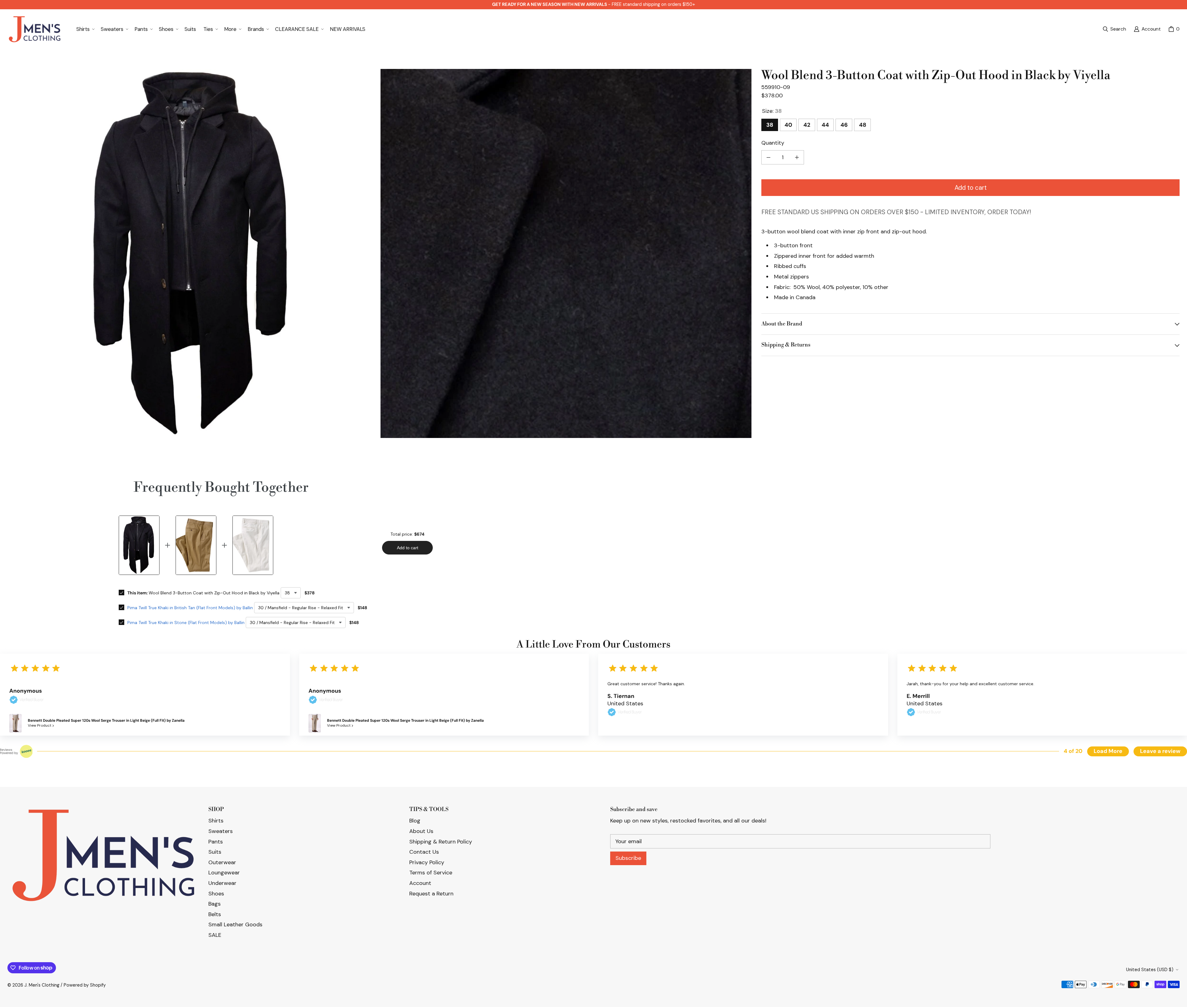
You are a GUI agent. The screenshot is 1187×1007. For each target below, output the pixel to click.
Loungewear (224, 872)
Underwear (222, 883)
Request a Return (431, 893)
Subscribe (628, 858)
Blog (414, 820)
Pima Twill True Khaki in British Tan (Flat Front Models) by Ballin (190, 607)
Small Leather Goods (235, 924)
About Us (421, 831)
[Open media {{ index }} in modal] (192, 254)
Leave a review (1160, 751)
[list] (379, 254)
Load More (1108, 751)
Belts (214, 914)
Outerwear (222, 862)
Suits (214, 852)
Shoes (216, 893)
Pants (215, 841)
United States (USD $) (1149, 970)
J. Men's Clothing (41, 985)
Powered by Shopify (85, 985)
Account (420, 883)
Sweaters (220, 831)
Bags (214, 903)
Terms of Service (430, 872)
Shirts (215, 820)
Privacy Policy (426, 862)
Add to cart (971, 188)
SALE (214, 935)
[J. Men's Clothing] (34, 29)
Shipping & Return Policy (440, 841)
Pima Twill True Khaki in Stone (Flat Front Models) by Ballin (186, 622)
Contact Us (424, 852)
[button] (85, 29)
